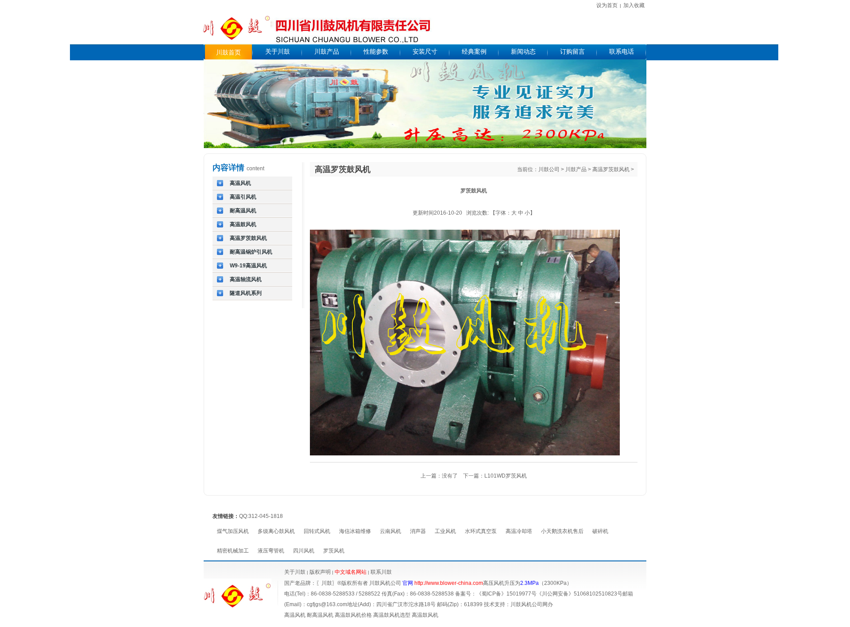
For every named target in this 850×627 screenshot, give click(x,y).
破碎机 (600, 531)
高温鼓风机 (425, 615)
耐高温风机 (320, 615)
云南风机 (390, 531)
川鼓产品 (576, 169)
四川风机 (303, 551)
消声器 (418, 531)
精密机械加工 (233, 551)
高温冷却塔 (519, 531)
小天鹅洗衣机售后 (562, 531)
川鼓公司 (549, 169)
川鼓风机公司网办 (531, 604)
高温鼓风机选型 (391, 615)
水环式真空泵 (481, 531)
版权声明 (320, 572)
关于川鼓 (294, 572)
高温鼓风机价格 (353, 615)
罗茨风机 (333, 551)
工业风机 (445, 531)
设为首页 (607, 5)
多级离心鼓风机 (276, 531)
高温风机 (294, 615)
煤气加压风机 (233, 531)
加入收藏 (634, 5)
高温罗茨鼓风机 (611, 169)
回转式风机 (317, 531)
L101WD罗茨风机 (505, 476)
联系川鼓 (381, 572)
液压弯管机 (271, 551)
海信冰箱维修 (355, 531)
